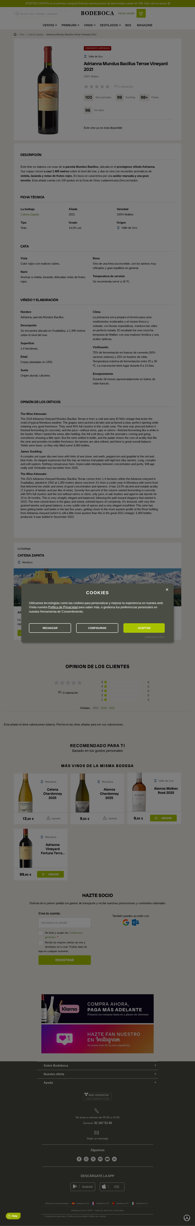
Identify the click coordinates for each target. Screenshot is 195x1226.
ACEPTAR (144, 628)
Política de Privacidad (63, 607)
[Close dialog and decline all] (167, 589)
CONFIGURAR (97, 628)
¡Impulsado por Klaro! (155, 637)
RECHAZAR (50, 628)
